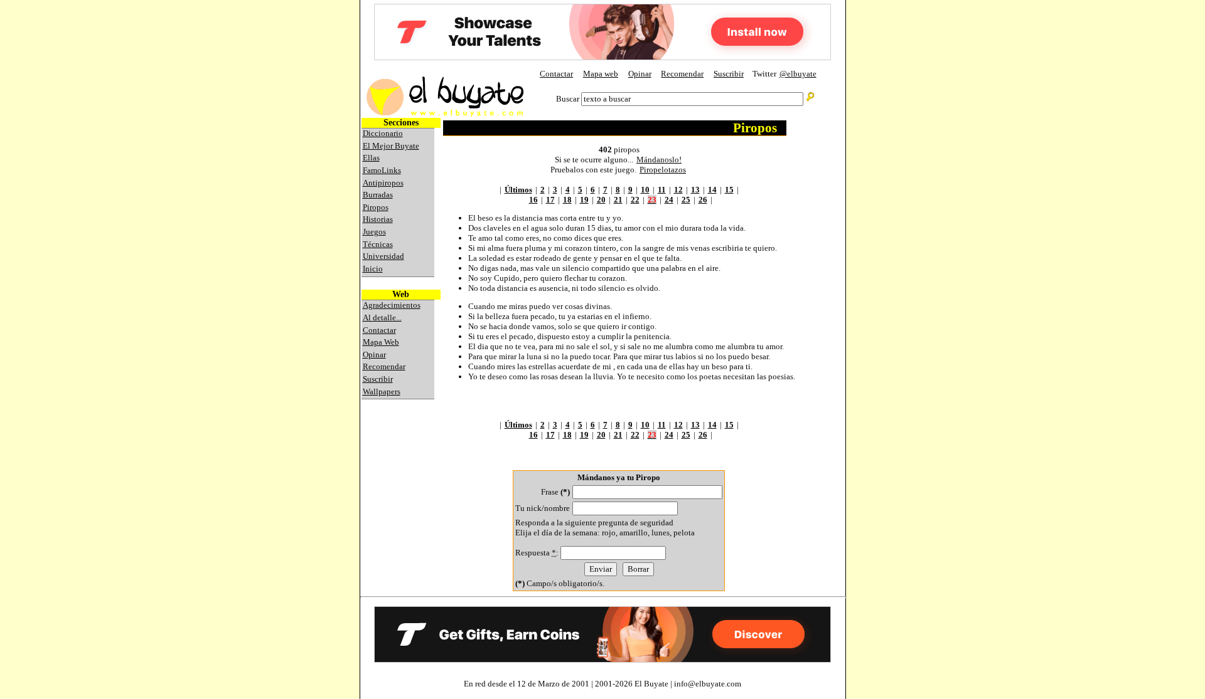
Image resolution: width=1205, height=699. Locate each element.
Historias (378, 219)
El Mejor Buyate (391, 145)
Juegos (374, 231)
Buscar (567, 98)
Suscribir (729, 73)
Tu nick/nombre (542, 508)
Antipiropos (383, 182)
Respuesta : (537, 552)
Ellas (371, 157)
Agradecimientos (391, 305)
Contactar (556, 73)
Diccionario (383, 133)
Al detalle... (382, 317)
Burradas (378, 194)
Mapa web (600, 73)
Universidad (383, 256)
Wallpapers (381, 391)
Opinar (639, 73)
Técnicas (378, 244)
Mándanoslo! (659, 159)
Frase (555, 492)
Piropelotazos (663, 169)
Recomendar (682, 73)
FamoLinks (382, 170)
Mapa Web (381, 342)
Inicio (373, 268)
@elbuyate (798, 73)
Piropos (375, 207)
